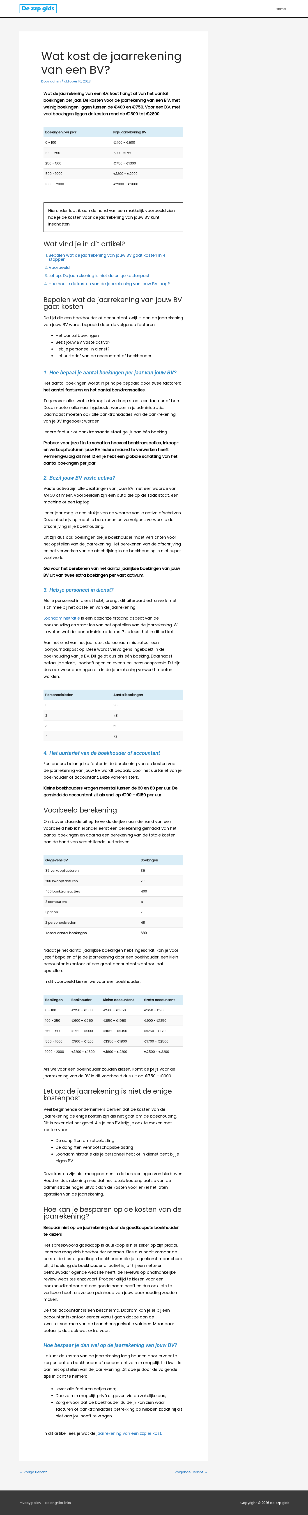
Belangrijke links (58, 1502)
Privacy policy (30, 1502)
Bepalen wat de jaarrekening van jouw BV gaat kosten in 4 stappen (107, 257)
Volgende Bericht (191, 1472)
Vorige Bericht (33, 1472)
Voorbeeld (59, 267)
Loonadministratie (62, 618)
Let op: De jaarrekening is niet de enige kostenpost (99, 275)
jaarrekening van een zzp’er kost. (129, 1433)
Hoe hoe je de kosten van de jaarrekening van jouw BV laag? (109, 284)
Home (281, 8)
